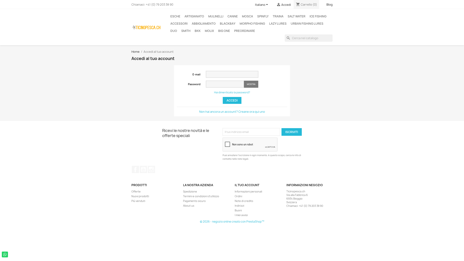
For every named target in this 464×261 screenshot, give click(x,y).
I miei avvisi (241, 215)
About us (188, 205)
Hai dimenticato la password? (232, 92)
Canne (232, 16)
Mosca (247, 16)
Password (194, 84)
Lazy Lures (278, 24)
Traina (278, 16)
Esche (175, 16)
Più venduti (138, 201)
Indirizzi (239, 205)
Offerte (136, 191)
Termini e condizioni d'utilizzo (201, 196)
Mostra (251, 84)
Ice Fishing (318, 16)
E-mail (196, 74)
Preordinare (244, 31)
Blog (329, 5)
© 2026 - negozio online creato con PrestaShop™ (232, 221)
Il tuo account (247, 185)
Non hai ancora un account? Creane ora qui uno (232, 112)
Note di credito (244, 201)
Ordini (238, 196)
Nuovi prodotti (140, 196)
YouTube (143, 169)
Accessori (179, 24)
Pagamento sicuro (194, 201)
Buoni (238, 210)
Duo (173, 31)
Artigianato (194, 16)
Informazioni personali (248, 191)
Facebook (135, 169)
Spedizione (190, 191)
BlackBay (227, 24)
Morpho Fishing (252, 24)
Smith (185, 31)
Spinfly (263, 16)
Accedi (232, 100)
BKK (198, 31)
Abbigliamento (204, 24)
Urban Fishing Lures (307, 24)
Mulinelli (215, 16)
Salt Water (296, 16)
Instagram (151, 169)
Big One (224, 31)
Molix (209, 31)
